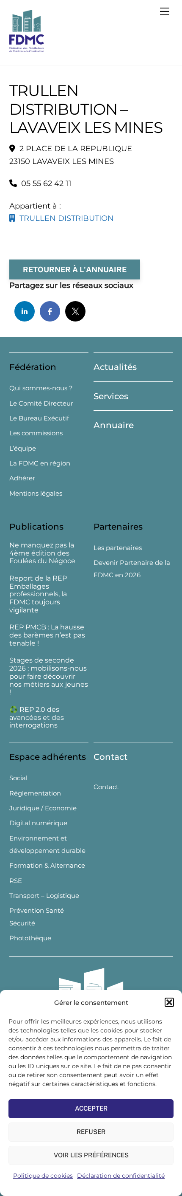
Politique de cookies (43, 1175)
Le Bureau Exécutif (39, 418)
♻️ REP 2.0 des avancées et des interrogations (36, 718)
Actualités (115, 367)
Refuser (91, 1131)
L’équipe (22, 448)
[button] (169, 1002)
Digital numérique (38, 823)
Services (111, 396)
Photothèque (30, 938)
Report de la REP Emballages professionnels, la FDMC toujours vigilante (38, 594)
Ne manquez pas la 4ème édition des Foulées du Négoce (42, 553)
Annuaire (114, 425)
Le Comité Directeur (41, 403)
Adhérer (22, 478)
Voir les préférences (91, 1155)
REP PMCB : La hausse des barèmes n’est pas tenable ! (47, 635)
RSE (15, 881)
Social (18, 778)
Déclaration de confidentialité (121, 1175)
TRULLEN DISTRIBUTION (64, 218)
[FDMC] (26, 48)
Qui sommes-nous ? (41, 388)
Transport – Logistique (44, 895)
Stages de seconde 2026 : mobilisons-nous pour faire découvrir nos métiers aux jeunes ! (48, 676)
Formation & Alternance (47, 865)
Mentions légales (35, 493)
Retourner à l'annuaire (75, 269)
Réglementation (35, 793)
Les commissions (36, 433)
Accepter (91, 1108)
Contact (110, 757)
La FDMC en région (39, 463)
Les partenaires (118, 548)
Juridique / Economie (43, 808)
